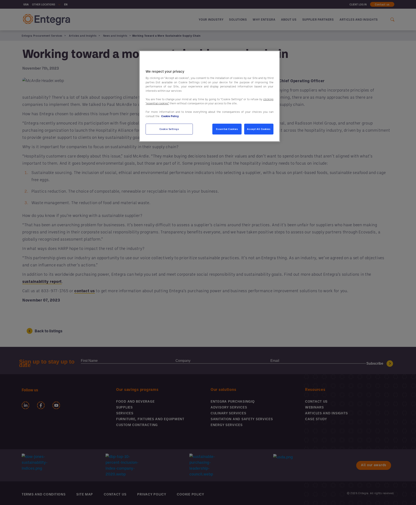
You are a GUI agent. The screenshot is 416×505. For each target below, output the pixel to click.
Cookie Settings (169, 129)
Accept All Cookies (258, 129)
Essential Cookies (227, 129)
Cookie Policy (170, 116)
